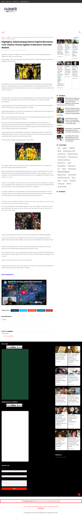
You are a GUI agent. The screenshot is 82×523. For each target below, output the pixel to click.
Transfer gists (61, 183)
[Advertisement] (51, 16)
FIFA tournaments (62, 157)
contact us (46, 506)
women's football (62, 186)
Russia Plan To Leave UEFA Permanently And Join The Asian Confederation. (72, 130)
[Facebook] (74, 1)
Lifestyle (64, 169)
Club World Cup (61, 154)
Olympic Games (72, 175)
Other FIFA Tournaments (64, 177)
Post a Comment (8, 336)
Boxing (59, 151)
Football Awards (62, 166)
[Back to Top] (79, 494)
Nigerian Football (62, 175)
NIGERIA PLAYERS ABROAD (64, 172)
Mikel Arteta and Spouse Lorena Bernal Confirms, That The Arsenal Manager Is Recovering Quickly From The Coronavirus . (68, 101)
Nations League (72, 169)
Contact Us (15, 1)
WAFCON (69, 183)
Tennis (59, 180)
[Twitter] (79, 1)
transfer (65, 180)
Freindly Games (71, 166)
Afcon (59, 148)
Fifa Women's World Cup (64, 160)
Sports (73, 177)
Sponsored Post (24, 1)
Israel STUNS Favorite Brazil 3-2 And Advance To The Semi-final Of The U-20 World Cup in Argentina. (68, 122)
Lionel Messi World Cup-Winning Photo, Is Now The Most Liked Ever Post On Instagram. (72, 138)
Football (8, 37)
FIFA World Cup (61, 163)
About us (30, 506)
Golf (59, 169)
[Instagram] (77, 1)
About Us (8, 1)
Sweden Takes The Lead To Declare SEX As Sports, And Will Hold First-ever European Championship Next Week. (68, 112)
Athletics (65, 148)
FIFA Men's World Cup (73, 154)
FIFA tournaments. (73, 157)
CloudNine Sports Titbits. (69, 151)
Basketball (72, 148)
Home (3, 1)
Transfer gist (72, 180)
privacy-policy (38, 506)
